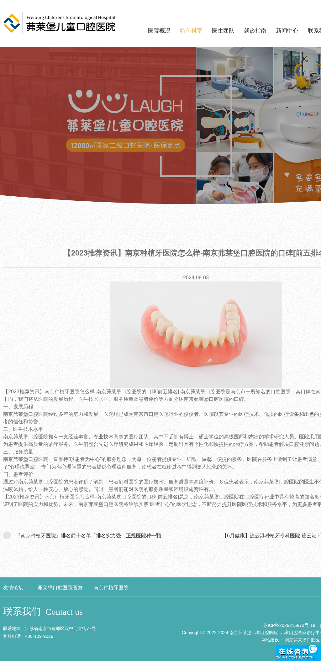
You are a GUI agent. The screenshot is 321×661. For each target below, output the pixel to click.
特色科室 (191, 31)
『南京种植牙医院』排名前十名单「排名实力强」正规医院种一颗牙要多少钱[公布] (107, 535)
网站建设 (270, 639)
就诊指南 (255, 31)
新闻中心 (287, 31)
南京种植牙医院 (111, 587)
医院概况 (159, 31)
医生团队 (223, 31)
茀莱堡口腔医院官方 (60, 587)
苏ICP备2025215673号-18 (289, 625)
